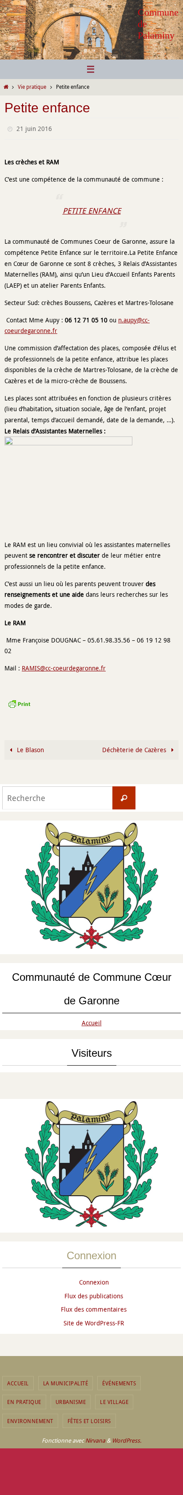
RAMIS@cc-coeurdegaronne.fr (64, 666)
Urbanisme (71, 1400)
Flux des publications (93, 1293)
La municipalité (65, 1380)
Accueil (92, 1020)
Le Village (114, 1400)
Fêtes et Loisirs (89, 1418)
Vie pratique (32, 86)
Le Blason (29, 747)
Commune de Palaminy (158, 24)
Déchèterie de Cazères (135, 747)
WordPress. (126, 1439)
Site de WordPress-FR (94, 1321)
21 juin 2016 (34, 127)
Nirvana (95, 1439)
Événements (119, 1380)
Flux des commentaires (94, 1307)
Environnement (30, 1418)
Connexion (94, 1280)
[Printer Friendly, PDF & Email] (19, 701)
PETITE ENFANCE (92, 208)
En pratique (24, 1400)
